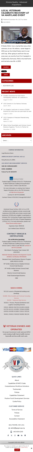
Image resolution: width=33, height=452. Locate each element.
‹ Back (5, 75)
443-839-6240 (18, 432)
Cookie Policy (24, 447)
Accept (17, 450)
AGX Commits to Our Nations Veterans (15, 104)
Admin (25, 19)
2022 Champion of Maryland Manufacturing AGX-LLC (16, 118)
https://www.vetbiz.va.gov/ (13, 223)
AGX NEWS (6, 22)
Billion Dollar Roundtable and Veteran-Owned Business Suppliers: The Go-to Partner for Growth (17, 127)
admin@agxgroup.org (18, 428)
